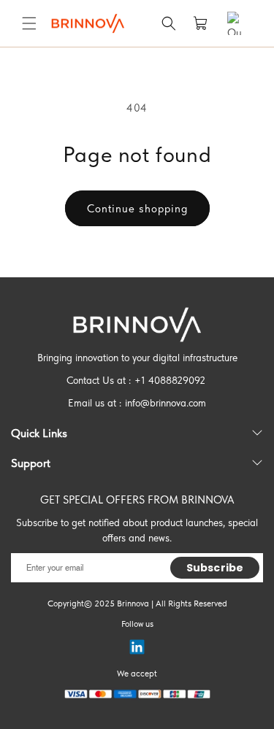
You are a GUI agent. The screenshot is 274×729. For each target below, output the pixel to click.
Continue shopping (137, 208)
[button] (29, 23)
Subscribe (214, 567)
